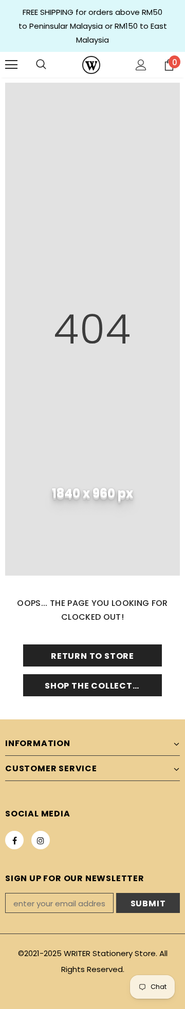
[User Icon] (141, 65)
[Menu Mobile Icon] (11, 65)
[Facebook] (14, 840)
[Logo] (91, 65)
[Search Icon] (41, 65)
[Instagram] (40, 840)
